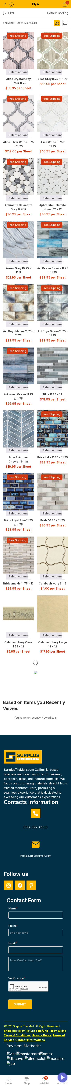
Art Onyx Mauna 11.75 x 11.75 (18, 333)
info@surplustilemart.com (35, 855)
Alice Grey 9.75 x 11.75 (52, 78)
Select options (18, 72)
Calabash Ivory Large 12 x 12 (52, 644)
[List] (65, 23)
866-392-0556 (35, 827)
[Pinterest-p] (31, 885)
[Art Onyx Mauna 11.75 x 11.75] (21, 302)
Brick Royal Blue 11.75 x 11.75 (18, 522)
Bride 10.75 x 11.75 (52, 520)
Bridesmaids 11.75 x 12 (18, 583)
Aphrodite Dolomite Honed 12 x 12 (52, 207)
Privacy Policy (41, 1035)
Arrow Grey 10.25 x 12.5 (18, 270)
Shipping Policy (14, 1030)
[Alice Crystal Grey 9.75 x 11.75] (21, 50)
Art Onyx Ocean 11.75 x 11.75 (52, 333)
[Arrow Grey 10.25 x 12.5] (21, 239)
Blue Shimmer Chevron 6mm (18, 459)
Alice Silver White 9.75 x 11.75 (18, 144)
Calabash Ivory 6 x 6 (52, 583)
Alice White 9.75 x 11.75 (52, 144)
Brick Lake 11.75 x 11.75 (52, 457)
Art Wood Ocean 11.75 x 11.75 (18, 396)
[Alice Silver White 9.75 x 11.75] (21, 113)
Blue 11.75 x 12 (52, 394)
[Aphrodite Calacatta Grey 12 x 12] (21, 176)
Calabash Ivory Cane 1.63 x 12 (18, 644)
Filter (11, 12)
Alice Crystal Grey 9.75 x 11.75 (18, 81)
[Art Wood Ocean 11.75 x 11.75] (21, 365)
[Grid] (57, 23)
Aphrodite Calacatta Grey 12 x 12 (18, 207)
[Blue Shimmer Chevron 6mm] (21, 428)
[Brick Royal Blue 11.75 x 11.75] (21, 491)
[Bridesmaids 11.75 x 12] (21, 555)
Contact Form (24, 900)
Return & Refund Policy (41, 1030)
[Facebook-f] (20, 885)
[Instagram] (8, 885)
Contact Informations (30, 1039)
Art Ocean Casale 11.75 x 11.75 (52, 270)
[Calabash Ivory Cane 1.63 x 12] (21, 613)
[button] (60, 4)
